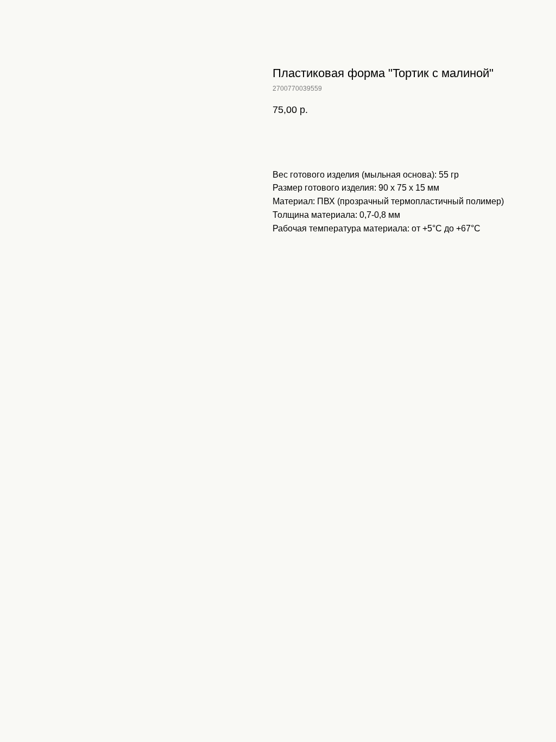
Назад (29, 16)
